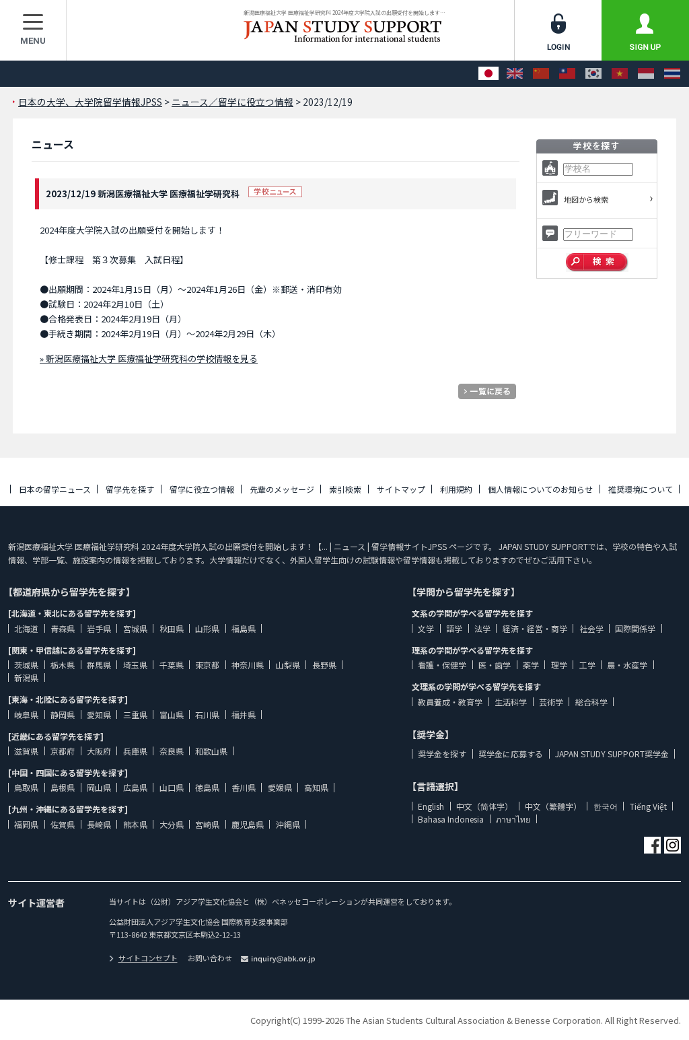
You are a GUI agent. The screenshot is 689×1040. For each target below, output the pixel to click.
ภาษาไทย (513, 819)
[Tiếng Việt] (620, 74)
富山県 (171, 714)
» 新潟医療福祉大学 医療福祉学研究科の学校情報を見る (149, 358)
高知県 (316, 787)
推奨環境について (640, 489)
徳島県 (207, 787)
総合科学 (591, 701)
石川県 (207, 714)
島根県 (62, 787)
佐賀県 (62, 824)
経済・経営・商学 (535, 628)
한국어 (605, 806)
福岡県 (26, 824)
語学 (454, 628)
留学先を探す (130, 489)
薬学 (531, 664)
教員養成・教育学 (450, 701)
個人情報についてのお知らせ (540, 489)
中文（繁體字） (553, 806)
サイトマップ (401, 489)
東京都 (207, 664)
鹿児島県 (247, 824)
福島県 (243, 628)
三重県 (135, 714)
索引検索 (345, 489)
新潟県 (26, 677)
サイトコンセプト (148, 957)
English (431, 806)
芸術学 (551, 701)
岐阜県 (26, 714)
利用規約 (456, 489)
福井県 (243, 714)
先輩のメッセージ (282, 489)
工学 (587, 664)
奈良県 (171, 751)
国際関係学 (635, 628)
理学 (559, 664)
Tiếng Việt (648, 806)
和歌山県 (211, 751)
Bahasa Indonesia (451, 819)
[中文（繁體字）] (567, 74)
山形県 (207, 628)
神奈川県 (247, 664)
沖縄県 (288, 824)
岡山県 (99, 787)
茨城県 (26, 664)
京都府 (62, 751)
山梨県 (288, 664)
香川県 (243, 787)
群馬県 (99, 664)
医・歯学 (494, 664)
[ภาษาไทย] (672, 74)
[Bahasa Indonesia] (646, 74)
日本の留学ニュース (55, 489)
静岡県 (62, 714)
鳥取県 (26, 787)
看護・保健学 (442, 664)
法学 (482, 628)
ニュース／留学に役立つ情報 (232, 101)
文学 (426, 628)
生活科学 (511, 701)
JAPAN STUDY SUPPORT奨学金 (612, 753)
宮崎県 (207, 824)
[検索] (597, 262)
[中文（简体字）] (541, 74)
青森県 (62, 628)
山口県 (171, 787)
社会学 (591, 628)
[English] (515, 74)
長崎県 (99, 824)
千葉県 (171, 664)
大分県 (171, 824)
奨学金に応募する (510, 753)
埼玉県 (135, 664)
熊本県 (135, 824)
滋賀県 (26, 751)
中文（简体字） (484, 806)
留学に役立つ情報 (202, 489)
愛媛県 (280, 787)
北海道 (26, 628)
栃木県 (62, 664)
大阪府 (99, 751)
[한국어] (593, 74)
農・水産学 (627, 664)
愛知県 (99, 714)
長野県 (324, 664)
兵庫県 (135, 751)
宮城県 (135, 628)
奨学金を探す (442, 753)
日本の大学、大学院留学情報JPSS (90, 101)
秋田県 (171, 628)
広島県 (135, 787)
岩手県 (99, 628)
